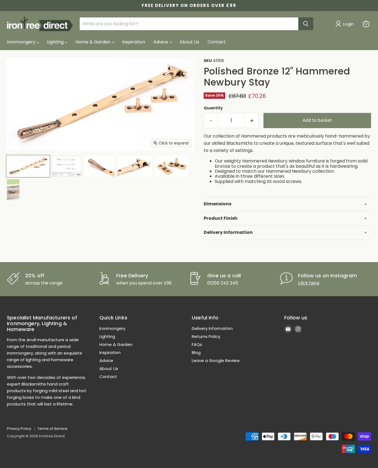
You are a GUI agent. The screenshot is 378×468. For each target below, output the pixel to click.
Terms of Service (52, 428)
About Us (189, 42)
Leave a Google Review (216, 360)
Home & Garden (93, 42)
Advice (161, 42)
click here (308, 283)
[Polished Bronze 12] (28, 166)
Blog (196, 352)
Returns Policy (206, 336)
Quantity (213, 108)
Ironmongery (22, 42)
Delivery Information (212, 328)
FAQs (197, 344)
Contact (217, 42)
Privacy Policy (19, 428)
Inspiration (133, 42)
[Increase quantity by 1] (252, 120)
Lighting (56, 42)
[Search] (305, 23)
